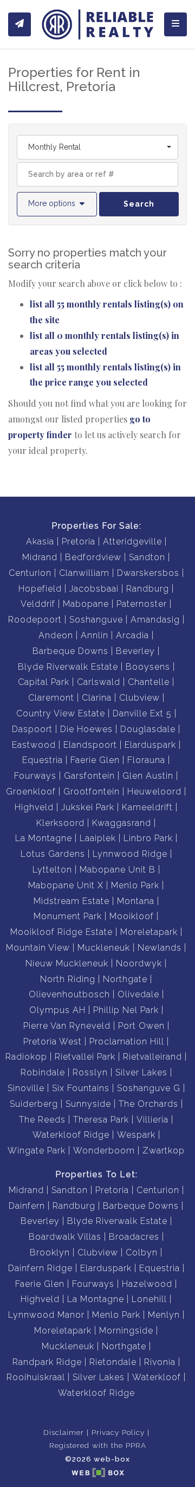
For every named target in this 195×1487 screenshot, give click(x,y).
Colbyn (142, 1252)
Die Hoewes (86, 729)
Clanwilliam (84, 573)
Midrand (39, 557)
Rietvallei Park (85, 1057)
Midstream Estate (71, 901)
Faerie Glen (95, 760)
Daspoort (32, 729)
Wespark (136, 1135)
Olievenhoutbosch (69, 994)
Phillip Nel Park (126, 1010)
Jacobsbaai (94, 589)
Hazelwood (147, 1284)
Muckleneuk (103, 948)
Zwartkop (163, 1150)
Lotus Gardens (53, 854)
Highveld (34, 807)
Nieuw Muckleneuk (66, 963)
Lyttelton (52, 869)
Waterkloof (156, 1377)
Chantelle (149, 682)
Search (138, 204)
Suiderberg (34, 1104)
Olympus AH (57, 1010)
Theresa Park (101, 1119)
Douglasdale (148, 729)
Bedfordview (93, 557)
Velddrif (38, 604)
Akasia (40, 541)
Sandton (147, 557)
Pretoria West (52, 1041)
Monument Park (68, 916)
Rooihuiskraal (35, 1377)
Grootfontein (91, 791)
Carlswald (98, 682)
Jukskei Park (87, 807)
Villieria (152, 1119)
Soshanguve (96, 619)
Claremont (51, 698)
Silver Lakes (141, 1072)
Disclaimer (63, 1432)
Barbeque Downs (70, 651)
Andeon (55, 635)
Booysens (148, 667)
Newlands (159, 948)
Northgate (125, 979)
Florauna (146, 760)
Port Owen (141, 1026)
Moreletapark (149, 932)
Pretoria (78, 541)
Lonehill (149, 1299)
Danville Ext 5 (142, 713)
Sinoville (26, 1088)
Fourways (35, 776)
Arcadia (132, 635)
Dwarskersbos (148, 573)
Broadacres (134, 1237)
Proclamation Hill (126, 1041)
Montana (135, 901)
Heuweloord (154, 791)
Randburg (147, 589)
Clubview (139, 698)
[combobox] (97, 147)
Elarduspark (150, 745)
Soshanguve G (148, 1088)
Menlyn (164, 1315)
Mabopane (86, 604)
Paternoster (141, 604)
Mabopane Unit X (65, 885)
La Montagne (43, 838)
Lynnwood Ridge (130, 854)
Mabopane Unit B (117, 869)
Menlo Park (135, 885)
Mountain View (38, 948)
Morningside (126, 1330)
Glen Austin (147, 776)
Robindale (43, 1072)
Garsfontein (89, 776)
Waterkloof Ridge (70, 1135)
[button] (57, 204)
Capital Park (43, 682)
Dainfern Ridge (40, 1268)
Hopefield (40, 589)
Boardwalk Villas (65, 1237)
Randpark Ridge (47, 1362)
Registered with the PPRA (97, 1445)
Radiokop (26, 1057)
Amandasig (155, 619)
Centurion (30, 573)
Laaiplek (98, 838)
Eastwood (34, 745)
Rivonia (160, 1362)
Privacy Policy (118, 1432)
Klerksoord (60, 823)
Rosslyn (90, 1072)
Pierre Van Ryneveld (66, 1026)
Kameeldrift (147, 807)
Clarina (97, 698)
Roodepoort (35, 619)
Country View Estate (60, 713)
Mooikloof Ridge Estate (61, 932)
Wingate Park (37, 1150)
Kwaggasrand (121, 823)
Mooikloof (131, 916)
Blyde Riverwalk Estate (68, 667)
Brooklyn (50, 1252)
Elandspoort (90, 745)
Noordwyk (139, 963)
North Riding (67, 979)
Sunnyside (88, 1104)
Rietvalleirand (152, 1057)
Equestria (42, 760)
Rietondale (112, 1362)
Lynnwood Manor (46, 1315)
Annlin (94, 635)
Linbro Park (148, 838)
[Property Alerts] (19, 24)
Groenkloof (31, 791)
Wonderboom (104, 1150)
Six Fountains (80, 1088)
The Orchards (148, 1104)
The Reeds (42, 1119)
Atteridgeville (132, 541)
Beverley (135, 651)
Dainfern (27, 1206)
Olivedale (138, 994)
